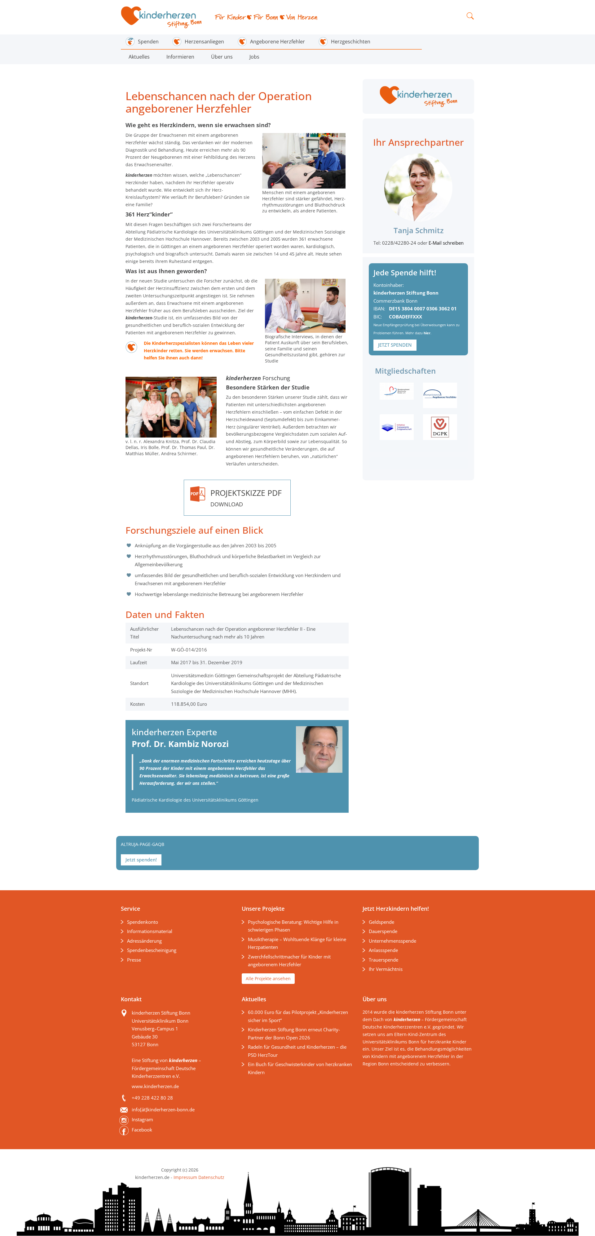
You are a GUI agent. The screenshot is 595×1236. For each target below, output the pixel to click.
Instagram (142, 1119)
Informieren (180, 56)
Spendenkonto (142, 922)
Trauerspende (383, 960)
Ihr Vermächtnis (386, 969)
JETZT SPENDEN (395, 345)
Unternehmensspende (392, 941)
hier (427, 333)
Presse (134, 960)
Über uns (222, 56)
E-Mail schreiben (446, 243)
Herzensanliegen (204, 41)
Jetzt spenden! (141, 859)
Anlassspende (383, 950)
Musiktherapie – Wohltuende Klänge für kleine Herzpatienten (297, 943)
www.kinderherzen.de (155, 1086)
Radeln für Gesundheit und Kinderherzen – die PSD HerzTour (297, 1051)
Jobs (254, 56)
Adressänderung (144, 941)
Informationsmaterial (149, 931)
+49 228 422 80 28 (152, 1098)
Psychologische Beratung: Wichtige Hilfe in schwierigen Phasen (293, 926)
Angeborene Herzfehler (277, 41)
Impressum (185, 1177)
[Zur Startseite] (161, 17)
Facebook (142, 1130)
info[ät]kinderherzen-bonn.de (163, 1109)
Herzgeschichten (350, 41)
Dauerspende (383, 931)
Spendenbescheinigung (151, 950)
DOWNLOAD (246, 497)
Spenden (148, 41)
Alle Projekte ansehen (268, 978)
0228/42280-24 (399, 243)
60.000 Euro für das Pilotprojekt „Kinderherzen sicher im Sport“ (298, 1016)
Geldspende (381, 922)
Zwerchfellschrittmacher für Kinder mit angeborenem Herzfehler (289, 961)
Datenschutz (210, 1177)
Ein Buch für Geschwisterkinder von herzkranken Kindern (300, 1068)
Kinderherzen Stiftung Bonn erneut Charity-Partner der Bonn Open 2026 (294, 1033)
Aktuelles (139, 56)
